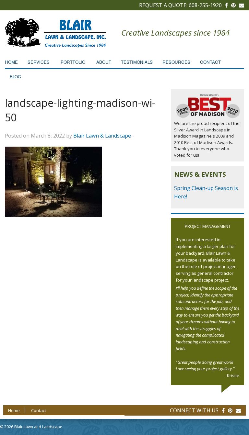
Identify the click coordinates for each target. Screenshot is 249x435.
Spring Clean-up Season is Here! (206, 192)
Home (11, 62)
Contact (210, 62)
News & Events (200, 174)
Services (39, 62)
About (103, 62)
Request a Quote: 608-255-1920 (180, 5)
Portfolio (73, 62)
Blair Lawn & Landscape (102, 135)
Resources (176, 62)
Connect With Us (194, 410)
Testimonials (137, 62)
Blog (15, 76)
